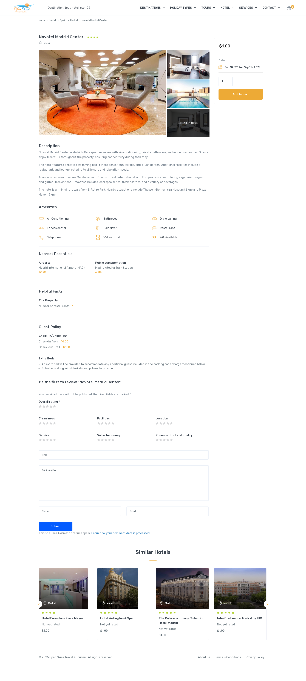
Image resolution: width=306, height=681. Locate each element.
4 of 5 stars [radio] (50, 406)
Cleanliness (47, 418)
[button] (69, 7)
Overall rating (49, 401)
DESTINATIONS (150, 7)
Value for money (108, 435)
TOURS (206, 7)
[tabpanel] (65, 604)
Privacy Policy (255, 657)
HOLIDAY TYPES (181, 7)
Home (42, 20)
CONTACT (269, 7)
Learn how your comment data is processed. (120, 533)
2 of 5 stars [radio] (43, 406)
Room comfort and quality (174, 435)
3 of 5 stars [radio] (47, 406)
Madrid (74, 20)
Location (162, 418)
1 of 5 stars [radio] (40, 406)
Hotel (53, 20)
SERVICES (246, 7)
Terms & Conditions (228, 657)
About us (204, 657)
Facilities (103, 418)
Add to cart (241, 94)
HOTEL (225, 7)
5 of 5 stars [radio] (54, 406)
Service (44, 435)
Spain (63, 20)
